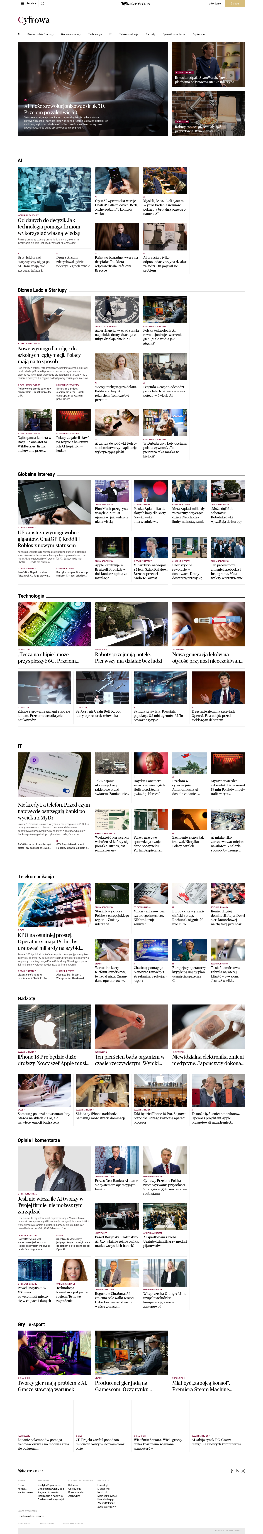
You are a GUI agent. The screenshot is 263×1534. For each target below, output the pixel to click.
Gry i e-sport (199, 34)
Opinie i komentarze (174, 34)
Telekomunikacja (128, 34)
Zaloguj (235, 3)
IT (110, 34)
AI (19, 34)
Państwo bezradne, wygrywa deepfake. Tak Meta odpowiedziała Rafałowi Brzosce (116, 264)
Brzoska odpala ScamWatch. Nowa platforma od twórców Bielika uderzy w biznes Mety (204, 80)
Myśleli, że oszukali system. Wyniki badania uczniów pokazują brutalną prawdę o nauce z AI (164, 207)
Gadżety (150, 34)
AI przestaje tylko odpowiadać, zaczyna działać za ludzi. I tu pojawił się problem (164, 264)
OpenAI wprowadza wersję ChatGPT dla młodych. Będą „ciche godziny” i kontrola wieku (116, 207)
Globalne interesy (71, 34)
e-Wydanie (215, 3)
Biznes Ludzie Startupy (41, 34)
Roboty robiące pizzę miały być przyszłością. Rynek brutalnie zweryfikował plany (198, 129)
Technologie (95, 34)
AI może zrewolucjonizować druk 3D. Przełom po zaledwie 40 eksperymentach (64, 109)
